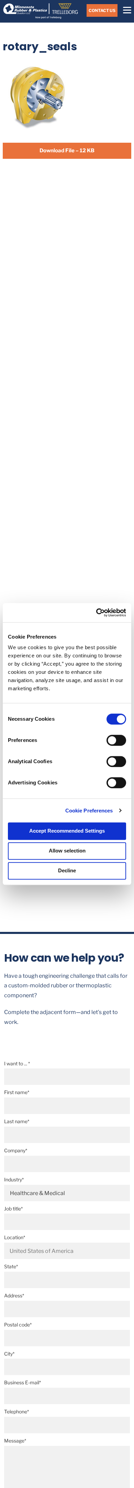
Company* (15, 1150)
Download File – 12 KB (67, 150)
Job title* (13, 1208)
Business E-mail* (22, 1382)
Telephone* (16, 1411)
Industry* (14, 1179)
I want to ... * (17, 1063)
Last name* (16, 1121)
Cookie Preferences (89, 810)
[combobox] (67, 1251)
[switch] (116, 740)
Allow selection (67, 851)
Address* (14, 1295)
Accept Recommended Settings (67, 831)
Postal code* (18, 1324)
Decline (67, 870)
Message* (15, 1441)
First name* (16, 1092)
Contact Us (102, 10)
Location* (14, 1237)
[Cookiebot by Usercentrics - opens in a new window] (96, 612)
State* (11, 1266)
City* (9, 1354)
